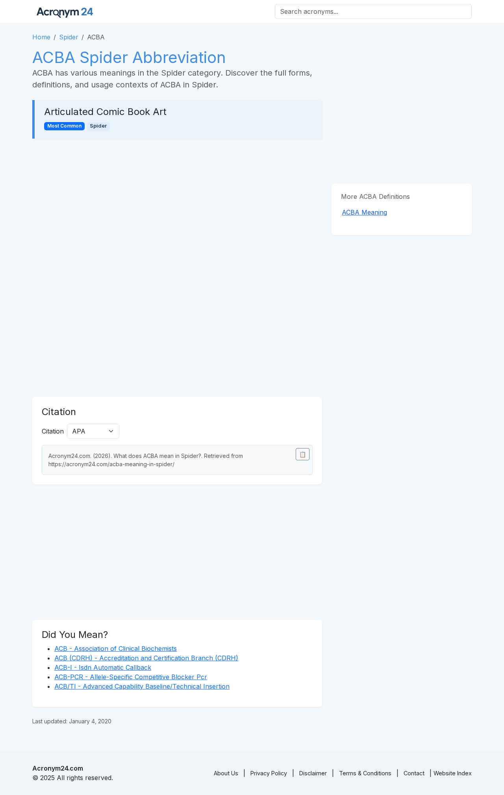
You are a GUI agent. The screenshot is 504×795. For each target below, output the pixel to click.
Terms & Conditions (365, 773)
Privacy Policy (268, 773)
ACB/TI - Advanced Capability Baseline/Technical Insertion (142, 686)
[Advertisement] (177, 206)
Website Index (453, 773)
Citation (53, 431)
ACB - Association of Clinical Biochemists (115, 648)
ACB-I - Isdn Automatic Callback (102, 667)
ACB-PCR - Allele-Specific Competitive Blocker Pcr (130, 677)
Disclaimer (313, 773)
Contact (414, 773)
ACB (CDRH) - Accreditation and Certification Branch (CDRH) (146, 658)
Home (41, 37)
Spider (68, 37)
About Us (226, 773)
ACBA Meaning (364, 212)
